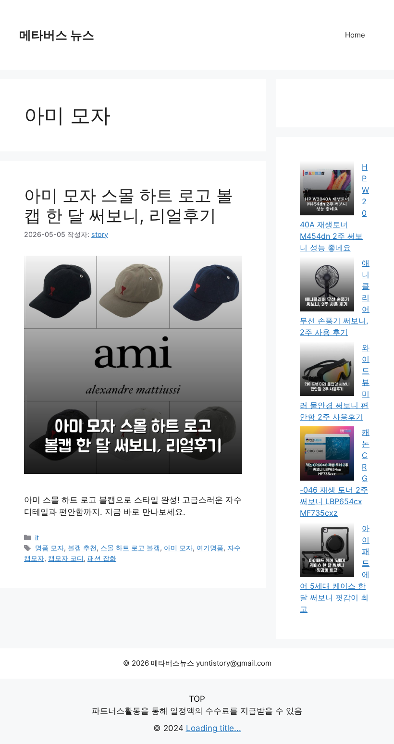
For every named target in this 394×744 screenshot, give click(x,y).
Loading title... (213, 728)
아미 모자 (178, 548)
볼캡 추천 (82, 548)
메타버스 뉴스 (56, 35)
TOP (197, 699)
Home (355, 34)
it (37, 537)
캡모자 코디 (66, 558)
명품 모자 (49, 548)
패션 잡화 (101, 558)
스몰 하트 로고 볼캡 (130, 548)
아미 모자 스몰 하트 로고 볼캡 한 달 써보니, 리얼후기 (128, 205)
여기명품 (210, 548)
